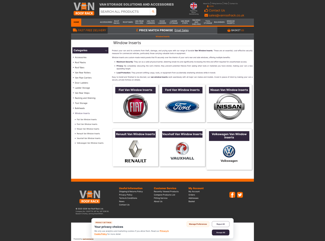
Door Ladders (162, 22)
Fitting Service (217, 3)
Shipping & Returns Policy (131, 191)
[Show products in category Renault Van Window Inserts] (135, 151)
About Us (206, 3)
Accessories (105, 22)
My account (194, 191)
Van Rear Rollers (139, 22)
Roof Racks (116, 22)
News (121, 201)
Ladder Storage (173, 22)
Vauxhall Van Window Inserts (88, 138)
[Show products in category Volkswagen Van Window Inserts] (229, 154)
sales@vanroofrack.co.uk (226, 15)
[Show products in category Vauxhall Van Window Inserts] (182, 151)
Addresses (193, 198)
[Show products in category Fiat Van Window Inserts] (135, 106)
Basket (192, 201)
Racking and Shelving (196, 22)
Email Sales (182, 30)
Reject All (221, 224)
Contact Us (234, 3)
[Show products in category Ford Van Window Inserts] (182, 106)
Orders (192, 195)
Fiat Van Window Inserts (87, 119)
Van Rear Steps (185, 22)
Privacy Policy (125, 195)
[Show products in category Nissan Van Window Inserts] (229, 106)
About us (158, 201)
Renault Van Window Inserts (88, 133)
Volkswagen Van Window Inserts (90, 143)
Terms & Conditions (128, 198)
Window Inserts (231, 22)
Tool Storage (208, 22)
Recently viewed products (166, 191)
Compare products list (164, 195)
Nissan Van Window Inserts (88, 129)
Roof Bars (128, 22)
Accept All (220, 232)
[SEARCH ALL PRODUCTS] (153, 12)
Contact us (124, 205)
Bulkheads (219, 22)
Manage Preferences (198, 224)
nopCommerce (88, 239)
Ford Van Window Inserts (87, 124)
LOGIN (211, 6)
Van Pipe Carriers (151, 22)
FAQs (226, 3)
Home (76, 22)
